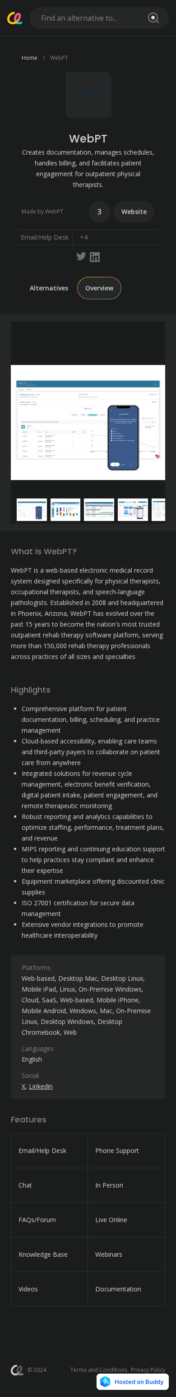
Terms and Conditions (98, 1370)
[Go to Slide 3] (99, 509)
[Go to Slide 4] (132, 509)
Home (29, 58)
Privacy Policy (148, 1370)
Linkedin (41, 1086)
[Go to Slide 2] (65, 509)
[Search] (152, 18)
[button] (88, 422)
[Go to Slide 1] (31, 509)
